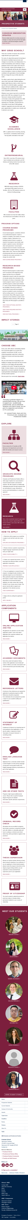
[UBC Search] (24, 2)
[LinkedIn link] (7, 1165)
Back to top (5, 1172)
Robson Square (5, 1206)
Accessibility (13, 1217)
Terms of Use (17, 1215)
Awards (3, 1112)
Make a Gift (4, 1193)
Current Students (6, 1105)
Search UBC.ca (6, 1195)
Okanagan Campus (7, 1202)
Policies (4, 1125)
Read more (6, 43)
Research (22, 1172)
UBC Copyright (5, 1217)
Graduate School (5, 28)
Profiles (17, 1172)
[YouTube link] (11, 1165)
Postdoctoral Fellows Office (10, 1154)
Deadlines (4, 1118)
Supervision (5, 1115)
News (3, 1188)
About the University (7, 1186)
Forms (3, 1122)
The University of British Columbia (10, 3)
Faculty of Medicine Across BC (9, 1210)
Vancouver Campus (7, 1200)
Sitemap (12, 1172)
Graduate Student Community (11, 1156)
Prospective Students (7, 1102)
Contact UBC (5, 1185)
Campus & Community (7, 1109)
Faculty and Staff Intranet (10, 1158)
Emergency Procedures (7, 1215)
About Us (4, 1128)
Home (3, 1099)
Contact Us (4, 1147)
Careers (4, 1191)
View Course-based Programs (12, 259)
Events (3, 1190)
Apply (3, 1131)
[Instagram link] (3, 1165)
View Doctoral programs (10, 314)
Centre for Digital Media (7, 1208)
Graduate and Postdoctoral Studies (14, 1136)
